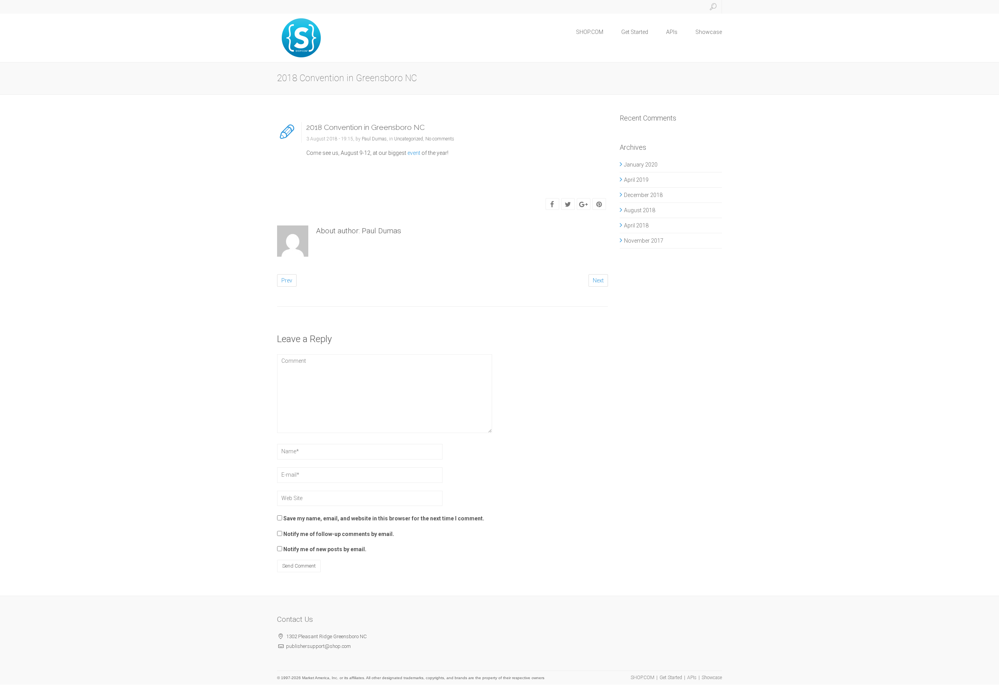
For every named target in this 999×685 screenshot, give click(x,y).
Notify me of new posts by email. (324, 549)
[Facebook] (552, 204)
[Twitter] (568, 204)
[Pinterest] (599, 204)
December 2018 (643, 195)
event (413, 153)
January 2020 (641, 164)
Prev (286, 280)
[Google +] (583, 204)
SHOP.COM (589, 32)
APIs (671, 32)
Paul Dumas (374, 139)
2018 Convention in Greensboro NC (365, 127)
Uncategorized (408, 139)
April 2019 (636, 180)
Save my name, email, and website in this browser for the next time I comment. (383, 518)
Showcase (708, 32)
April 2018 (636, 225)
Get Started (634, 32)
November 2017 (643, 241)
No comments (439, 139)
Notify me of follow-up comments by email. (338, 534)
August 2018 (639, 210)
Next (598, 280)
